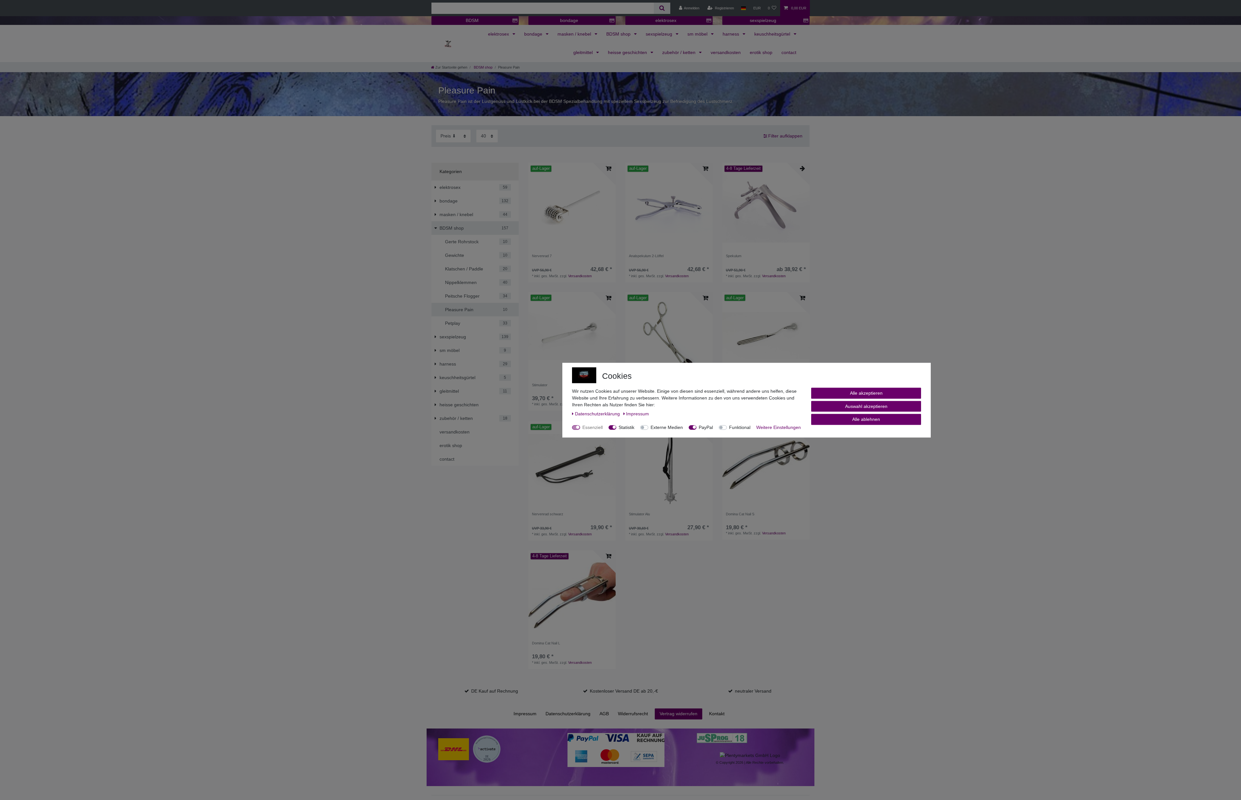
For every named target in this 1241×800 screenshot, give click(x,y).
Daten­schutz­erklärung (568, 713)
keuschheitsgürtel (772, 34)
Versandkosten (580, 276)
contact (788, 52)
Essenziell (592, 427)
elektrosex (665, 20)
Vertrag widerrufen (678, 713)
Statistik (626, 427)
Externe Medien (667, 427)
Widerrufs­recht (633, 713)
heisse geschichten (628, 52)
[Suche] (662, 8)
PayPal (706, 427)
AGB (604, 713)
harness (731, 34)
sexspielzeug (763, 20)
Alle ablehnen (866, 419)
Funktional (739, 427)
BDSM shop (619, 34)
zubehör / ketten (679, 52)
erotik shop (761, 52)
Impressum (525, 713)
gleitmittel (583, 52)
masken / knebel (574, 34)
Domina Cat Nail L (546, 643)
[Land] (743, 8)
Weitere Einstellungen (778, 427)
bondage (569, 20)
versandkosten (726, 52)
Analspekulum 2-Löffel (646, 256)
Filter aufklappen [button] (785, 135)
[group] (572, 206)
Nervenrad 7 (542, 256)
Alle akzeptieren (866, 392)
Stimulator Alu (639, 514)
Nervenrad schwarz (547, 514)
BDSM (472, 20)
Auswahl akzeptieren (866, 406)
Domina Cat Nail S (740, 514)
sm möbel (698, 34)
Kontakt (717, 713)
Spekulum (733, 256)
